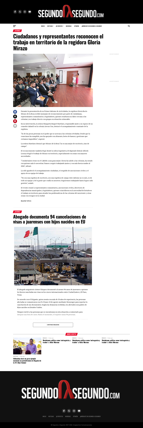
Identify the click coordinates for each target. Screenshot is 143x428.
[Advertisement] (114, 67)
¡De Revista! (59, 26)
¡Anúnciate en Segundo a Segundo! (92, 26)
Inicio (43, 26)
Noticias (50, 26)
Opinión (76, 26)
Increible (69, 26)
